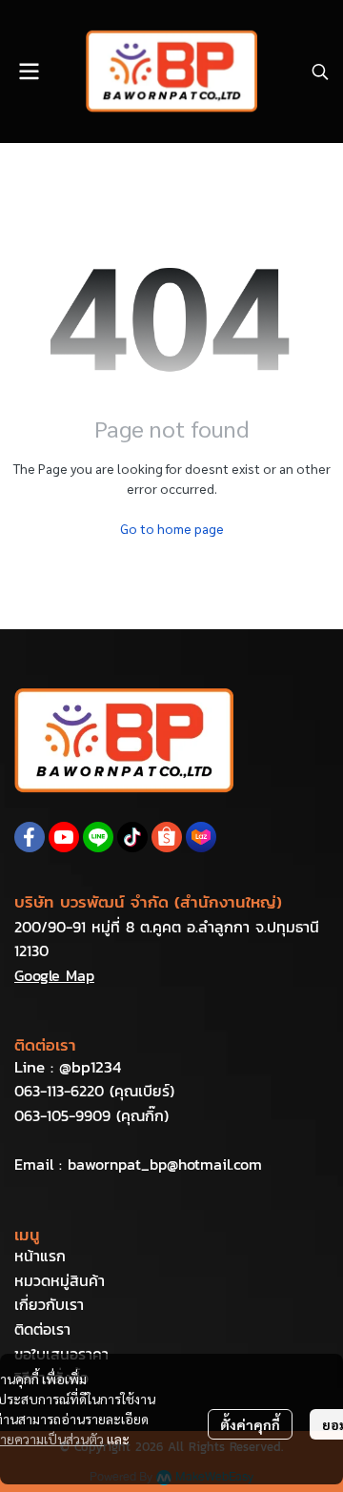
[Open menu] (29, 71)
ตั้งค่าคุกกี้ (250, 1424)
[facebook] (29, 837)
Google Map (54, 975)
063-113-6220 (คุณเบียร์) (94, 1090)
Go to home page (172, 528)
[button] (320, 71)
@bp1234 (90, 1066)
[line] (98, 837)
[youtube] (64, 837)
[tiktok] (132, 837)
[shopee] (166, 837)
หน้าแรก (40, 1255)
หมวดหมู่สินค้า (59, 1280)
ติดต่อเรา (42, 1329)
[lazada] (201, 837)
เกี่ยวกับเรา (49, 1304)
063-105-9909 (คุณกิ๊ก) (91, 1115)
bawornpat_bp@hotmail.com (165, 1164)
